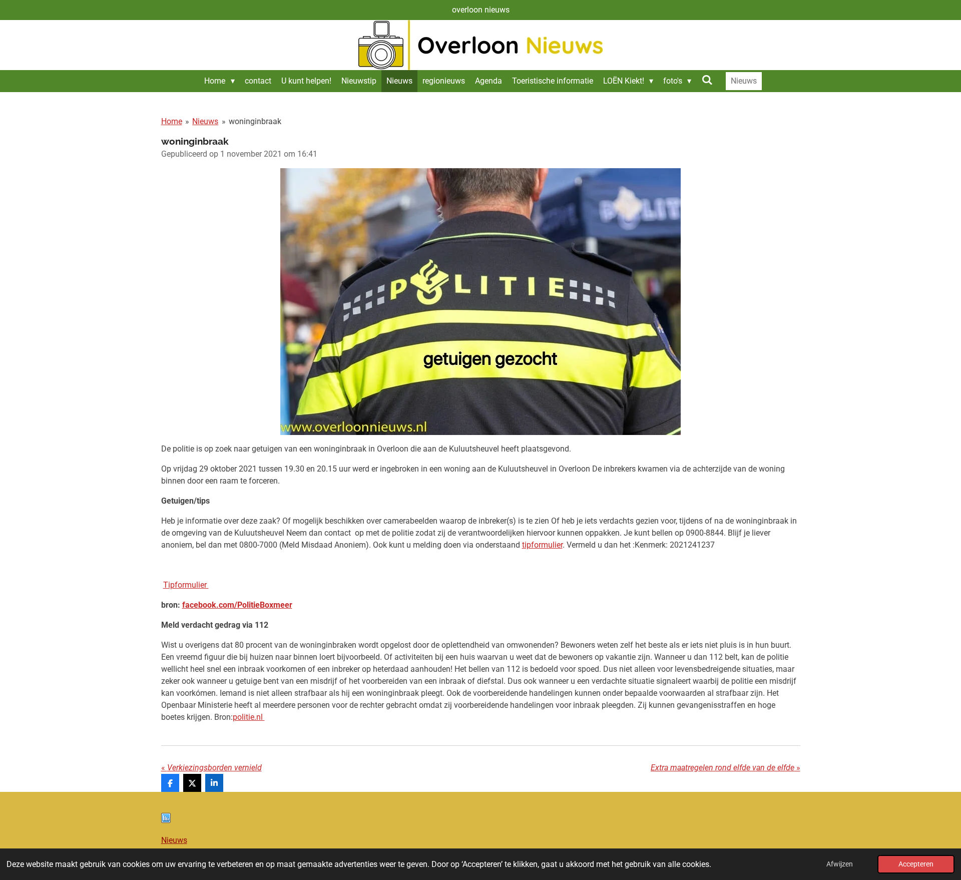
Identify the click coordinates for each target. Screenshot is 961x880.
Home (171, 121)
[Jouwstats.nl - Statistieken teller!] (166, 820)
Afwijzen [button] (839, 864)
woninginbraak (255, 121)
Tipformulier (186, 585)
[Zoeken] (706, 80)
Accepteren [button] (915, 864)
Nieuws (205, 121)
